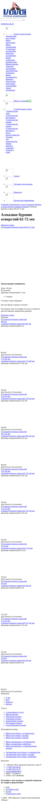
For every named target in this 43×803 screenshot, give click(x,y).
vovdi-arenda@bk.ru (13, 771)
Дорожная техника (13, 719)
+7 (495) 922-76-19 (13, 769)
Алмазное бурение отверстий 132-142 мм (18, 511)
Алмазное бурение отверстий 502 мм (16, 586)
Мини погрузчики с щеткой (17, 738)
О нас (8, 698)
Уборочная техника (14, 717)
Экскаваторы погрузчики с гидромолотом (23, 752)
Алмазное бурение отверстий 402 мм (16, 324)
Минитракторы (12, 714)
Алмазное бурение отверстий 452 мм (16, 660)
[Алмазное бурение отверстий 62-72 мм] (18, 227)
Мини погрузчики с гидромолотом (20, 733)
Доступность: (6, 355)
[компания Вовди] (14, 17)
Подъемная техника (14, 723)
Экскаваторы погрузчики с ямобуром (21, 757)
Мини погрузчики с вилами (17, 736)
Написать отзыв (7, 225)
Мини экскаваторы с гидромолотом (20, 742)
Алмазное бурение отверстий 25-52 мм (17, 548)
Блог (8, 700)
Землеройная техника (14, 721)
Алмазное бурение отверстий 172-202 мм (18, 361)
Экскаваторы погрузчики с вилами (20, 754)
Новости (9, 702)
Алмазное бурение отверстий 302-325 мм (18, 436)
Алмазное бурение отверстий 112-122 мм (17, 623)
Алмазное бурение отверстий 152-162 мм (18, 473)
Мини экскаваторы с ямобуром (18, 744)
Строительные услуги (15, 712)
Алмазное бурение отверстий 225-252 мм (18, 399)
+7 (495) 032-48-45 (13, 767)
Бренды (9, 704)
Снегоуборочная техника (16, 725)
